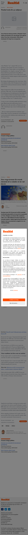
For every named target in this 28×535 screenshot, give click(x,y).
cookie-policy (19, 274)
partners (19, 248)
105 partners (15, 290)
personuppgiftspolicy (6, 275)
